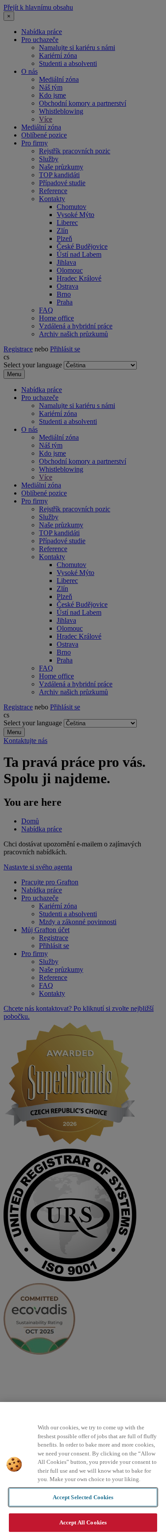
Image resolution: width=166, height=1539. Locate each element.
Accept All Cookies (83, 1522)
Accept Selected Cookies (83, 1497)
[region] (83, 1470)
